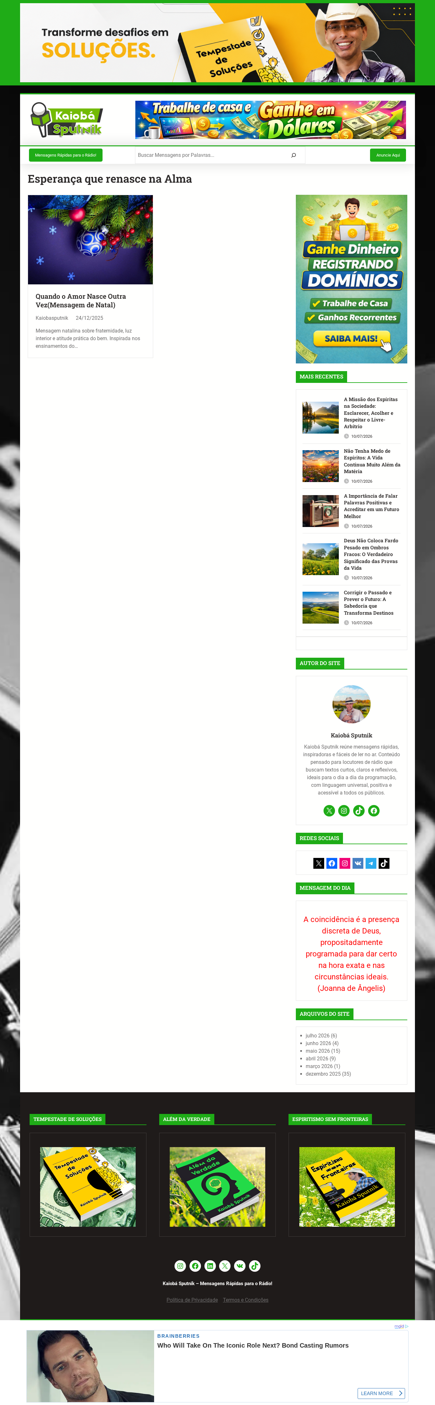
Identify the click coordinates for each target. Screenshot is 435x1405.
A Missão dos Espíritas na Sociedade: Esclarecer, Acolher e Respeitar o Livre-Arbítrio (371, 413)
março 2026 (319, 1066)
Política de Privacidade (192, 1300)
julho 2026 (318, 1036)
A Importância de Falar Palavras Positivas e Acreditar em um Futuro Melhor (371, 506)
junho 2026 (318, 1043)
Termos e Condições (245, 1300)
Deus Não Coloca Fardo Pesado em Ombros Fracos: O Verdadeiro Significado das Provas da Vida (371, 554)
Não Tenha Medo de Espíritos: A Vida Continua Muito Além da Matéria (372, 461)
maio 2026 (318, 1051)
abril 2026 (317, 1059)
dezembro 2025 (323, 1074)
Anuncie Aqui (388, 155)
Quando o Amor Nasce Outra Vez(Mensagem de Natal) (81, 300)
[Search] (294, 155)
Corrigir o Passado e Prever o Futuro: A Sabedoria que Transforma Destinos (369, 602)
